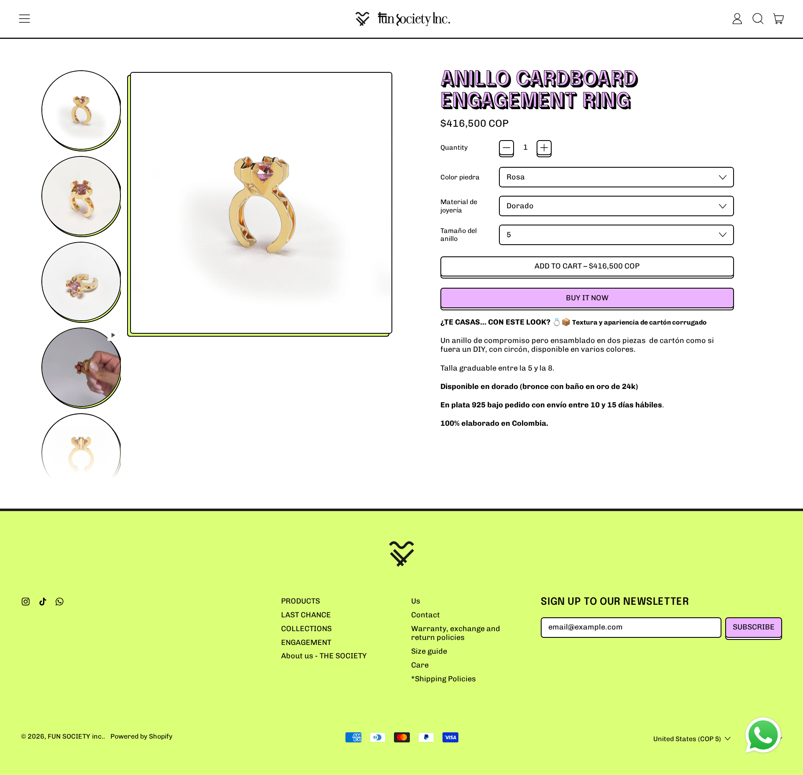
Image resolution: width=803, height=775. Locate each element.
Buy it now (587, 297)
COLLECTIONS (306, 628)
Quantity (454, 147)
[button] (757, 18)
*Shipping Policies (443, 678)
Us (415, 601)
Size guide (429, 651)
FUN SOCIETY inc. (75, 736)
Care (420, 665)
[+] (544, 147)
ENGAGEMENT (306, 642)
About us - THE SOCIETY (324, 655)
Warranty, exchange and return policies (455, 633)
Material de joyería (458, 206)
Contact (425, 614)
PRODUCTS (300, 601)
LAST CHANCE (306, 614)
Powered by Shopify (141, 736)
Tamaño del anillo (458, 235)
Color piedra (460, 177)
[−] (506, 147)
